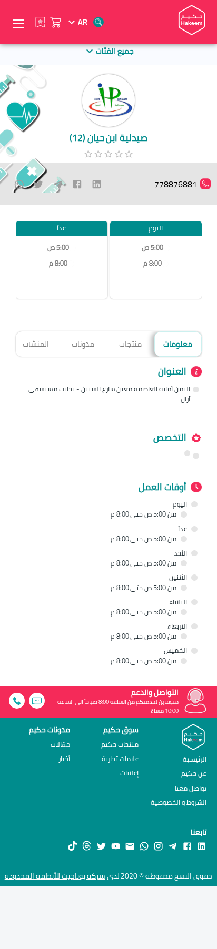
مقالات (60, 745)
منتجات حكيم (120, 745)
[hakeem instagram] (158, 845)
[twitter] (38, 184)
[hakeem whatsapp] (144, 845)
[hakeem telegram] (172, 845)
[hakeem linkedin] (201, 845)
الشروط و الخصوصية (178, 802)
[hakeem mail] (130, 845)
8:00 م (152, 263)
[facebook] (77, 184)
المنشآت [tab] (36, 344)
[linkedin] (96, 184)
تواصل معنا (190, 788)
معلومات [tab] (177, 344)
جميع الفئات (114, 51)
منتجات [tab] (130, 344)
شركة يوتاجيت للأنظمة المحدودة (55, 876)
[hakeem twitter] (101, 845)
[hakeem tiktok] (72, 845)
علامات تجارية (120, 759)
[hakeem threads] (87, 845)
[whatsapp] (19, 184)
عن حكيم (193, 773)
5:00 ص (152, 248)
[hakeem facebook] (187, 845)
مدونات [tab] (83, 344)
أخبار (64, 759)
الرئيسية (194, 759)
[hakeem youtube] (116, 845)
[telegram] (57, 184)
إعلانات (129, 773)
